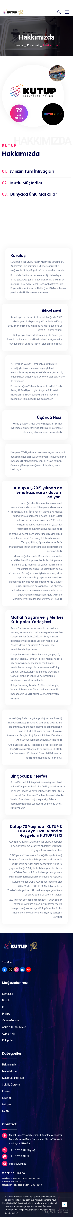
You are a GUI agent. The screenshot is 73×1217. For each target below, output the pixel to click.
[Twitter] (10, 969)
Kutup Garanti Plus (13, 1077)
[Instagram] (16, 969)
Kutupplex (8, 1040)
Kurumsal (33, 45)
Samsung (7, 993)
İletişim (6, 1104)
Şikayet (6, 1097)
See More (7, 962)
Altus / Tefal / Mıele (14, 1027)
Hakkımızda (9, 1064)
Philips (6, 1013)
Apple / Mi (8, 1033)
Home (19, 45)
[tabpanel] (36, 584)
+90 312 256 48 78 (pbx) (22, 1150)
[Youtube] (28, 969)
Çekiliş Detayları (11, 1084)
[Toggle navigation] (67, 12)
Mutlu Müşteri (10, 1071)
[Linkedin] (22, 969)
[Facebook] (4, 969)
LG (3, 1007)
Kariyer (6, 1091)
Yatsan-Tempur (11, 1020)
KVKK (5, 1111)
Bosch (6, 1000)
